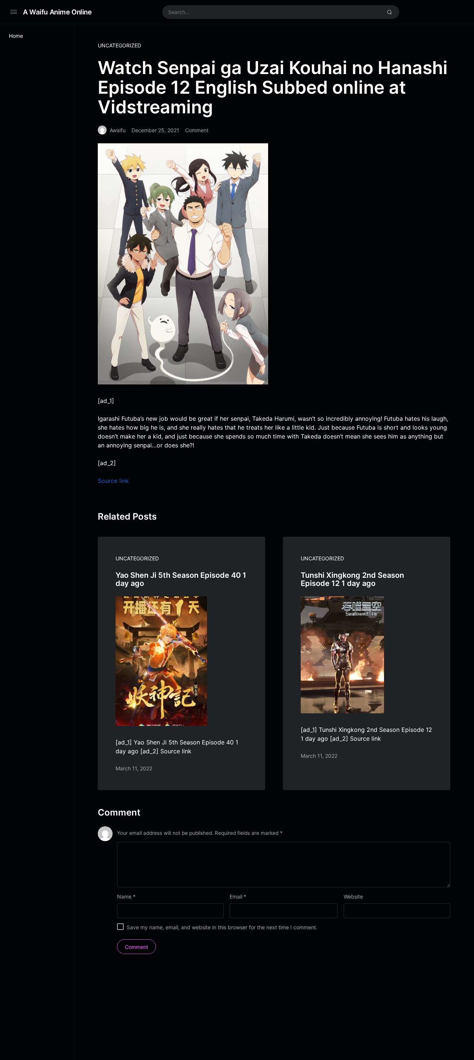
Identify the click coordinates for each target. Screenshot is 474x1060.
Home (16, 36)
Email (238, 896)
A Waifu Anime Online (57, 12)
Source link (113, 480)
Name (126, 896)
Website (353, 896)
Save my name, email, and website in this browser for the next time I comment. (222, 927)
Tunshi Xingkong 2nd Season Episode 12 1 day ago (352, 579)
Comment (196, 130)
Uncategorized (119, 45)
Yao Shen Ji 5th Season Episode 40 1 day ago (181, 579)
